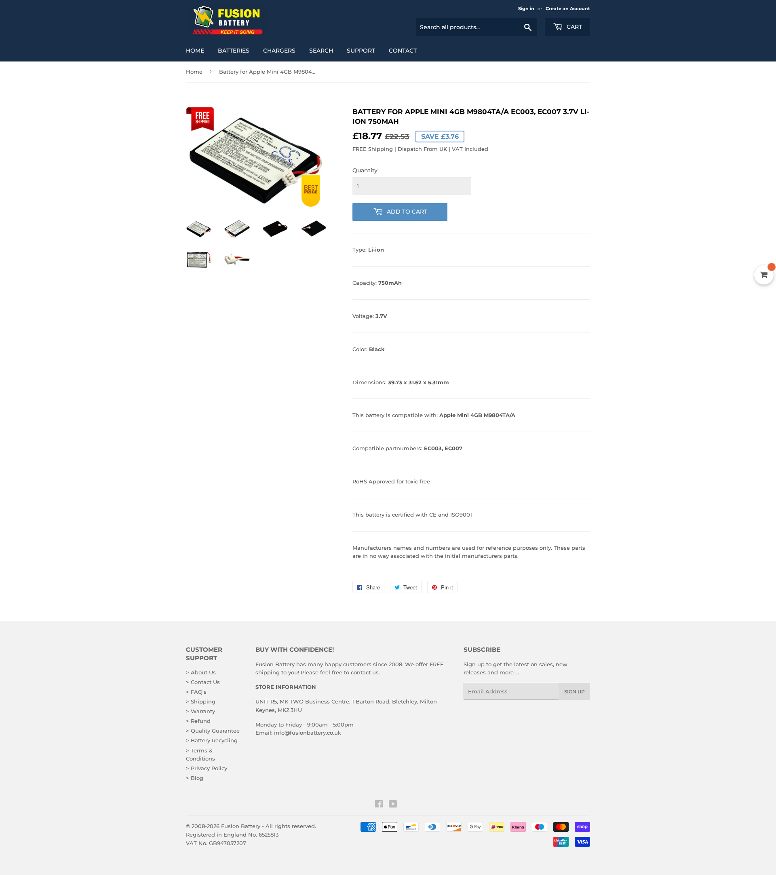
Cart (573, 26)
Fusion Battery (240, 826)
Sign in (526, 8)
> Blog (194, 778)
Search (321, 50)
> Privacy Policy (206, 768)
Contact (403, 50)
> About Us (201, 672)
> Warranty (200, 711)
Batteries (233, 50)
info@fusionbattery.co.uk (307, 732)
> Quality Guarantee (213, 730)
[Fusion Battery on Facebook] (379, 805)
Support (361, 50)
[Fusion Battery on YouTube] (393, 805)
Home (195, 50)
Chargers (279, 50)
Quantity (364, 170)
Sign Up (574, 692)
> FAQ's (196, 692)
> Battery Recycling (212, 740)
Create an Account (568, 8)
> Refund (198, 721)
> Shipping (200, 701)
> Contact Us (203, 682)
